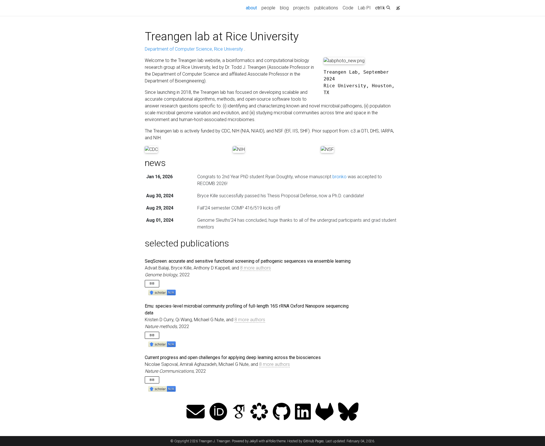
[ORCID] (218, 412)
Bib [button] (152, 283)
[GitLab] (324, 412)
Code (348, 8)
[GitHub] (281, 412)
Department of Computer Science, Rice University (194, 49)
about (252, 8)
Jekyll (254, 441)
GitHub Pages (313, 441)
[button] (162, 292)
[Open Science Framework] (259, 412)
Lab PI (364, 8)
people (268, 8)
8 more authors (255, 268)
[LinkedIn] (303, 412)
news (155, 162)
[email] (195, 412)
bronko (339, 176)
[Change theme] (396, 6)
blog (284, 8)
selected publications (187, 243)
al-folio (271, 441)
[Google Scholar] (239, 412)
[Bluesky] (348, 412)
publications (326, 8)
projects (301, 8)
